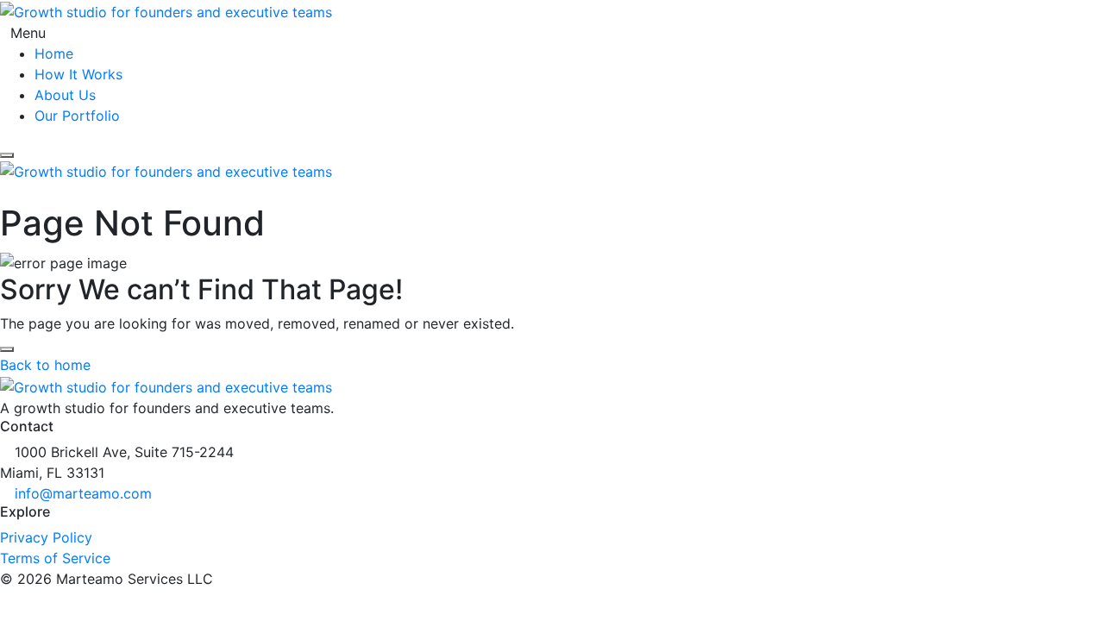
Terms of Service (55, 558)
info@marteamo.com (83, 493)
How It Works (78, 74)
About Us (65, 95)
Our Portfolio (77, 115)
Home (53, 53)
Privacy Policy (46, 537)
